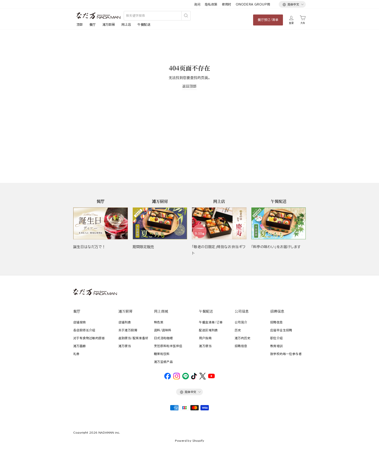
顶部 (80, 24)
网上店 (126, 24)
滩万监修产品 (163, 361)
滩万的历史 (242, 338)
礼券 (76, 353)
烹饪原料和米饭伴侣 (168, 346)
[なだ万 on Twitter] (202, 378)
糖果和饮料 (162, 353)
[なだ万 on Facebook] (167, 378)
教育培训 (276, 346)
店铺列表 (124, 322)
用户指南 (205, 338)
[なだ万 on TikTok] (194, 378)
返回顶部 (189, 86)
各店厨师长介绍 (84, 330)
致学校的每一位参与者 (286, 353)
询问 (197, 4)
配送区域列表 (208, 330)
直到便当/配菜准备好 (133, 338)
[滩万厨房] (160, 223)
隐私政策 (211, 4)
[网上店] (219, 223)
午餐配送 (144, 24)
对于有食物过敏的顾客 (89, 338)
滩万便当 (124, 346)
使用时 (226, 4)
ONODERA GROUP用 (253, 4)
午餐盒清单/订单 (211, 322)
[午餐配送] (278, 223)
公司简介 (241, 322)
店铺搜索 (79, 322)
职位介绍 (276, 338)
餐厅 (92, 24)
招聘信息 (241, 346)
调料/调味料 (162, 330)
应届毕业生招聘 (281, 330)
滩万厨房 (108, 24)
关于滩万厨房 (127, 330)
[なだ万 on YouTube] (211, 377)
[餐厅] (100, 223)
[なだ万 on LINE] (185, 378)
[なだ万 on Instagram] (176, 378)
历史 (238, 330)
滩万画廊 (79, 346)
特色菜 (158, 322)
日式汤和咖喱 (163, 338)
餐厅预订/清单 (268, 19)
